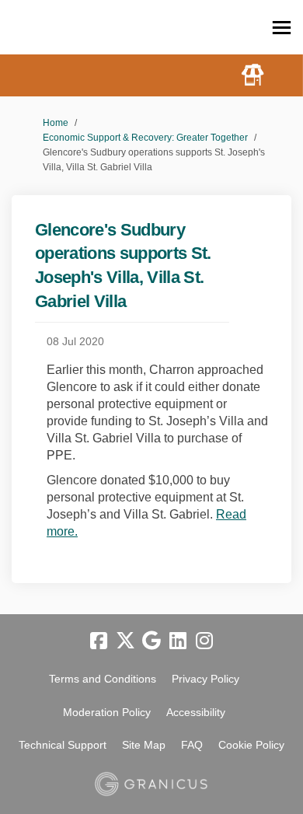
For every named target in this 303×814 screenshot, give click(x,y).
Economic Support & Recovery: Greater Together (145, 137)
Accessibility (195, 712)
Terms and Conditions (102, 679)
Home (55, 122)
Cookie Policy (251, 745)
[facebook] (98, 641)
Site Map (143, 745)
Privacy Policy (205, 679)
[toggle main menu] (281, 27)
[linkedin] (178, 641)
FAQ (192, 745)
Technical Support (62, 745)
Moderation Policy (107, 712)
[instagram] (204, 641)
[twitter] (125, 641)
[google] (151, 641)
